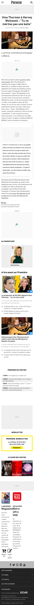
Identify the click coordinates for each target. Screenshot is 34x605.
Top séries (4, 575)
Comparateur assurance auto (8, 596)
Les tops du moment (8, 584)
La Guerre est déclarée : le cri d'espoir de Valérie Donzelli (17, 380)
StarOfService (25, 597)
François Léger (24, 27)
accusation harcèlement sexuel (10, 206)
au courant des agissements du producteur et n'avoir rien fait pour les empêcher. (15, 195)
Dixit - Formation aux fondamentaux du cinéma (13, 599)
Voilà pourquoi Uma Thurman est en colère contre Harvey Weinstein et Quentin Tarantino (15, 339)
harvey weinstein (15, 204)
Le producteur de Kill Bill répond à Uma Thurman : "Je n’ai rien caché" (16, 296)
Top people (5, 579)
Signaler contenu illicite (17, 603)
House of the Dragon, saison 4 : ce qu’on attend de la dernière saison (17, 384)
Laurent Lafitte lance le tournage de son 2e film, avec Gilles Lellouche (16, 389)
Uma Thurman (5, 204)
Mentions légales (5, 603)
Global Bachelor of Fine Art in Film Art (11, 597)
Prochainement (6, 570)
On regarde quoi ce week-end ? (15, 375)
